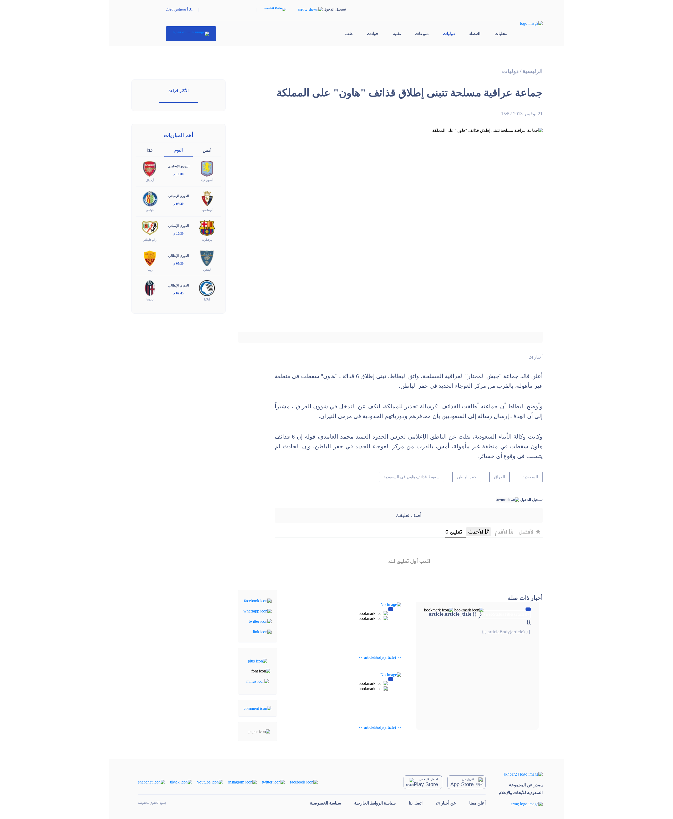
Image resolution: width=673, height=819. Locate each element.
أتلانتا (207, 299)
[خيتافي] (150, 198)
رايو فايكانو (150, 239)
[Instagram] (242, 782)
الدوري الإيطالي (178, 256)
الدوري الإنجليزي (178, 166)
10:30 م (178, 233)
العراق (499, 477)
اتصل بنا (415, 803)
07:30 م (178, 263)
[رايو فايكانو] (150, 228)
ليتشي (207, 269)
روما (149, 269)
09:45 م (178, 293)
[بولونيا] (150, 287)
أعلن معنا (477, 803)
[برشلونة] (207, 228)
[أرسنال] (150, 168)
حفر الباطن (467, 477)
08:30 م (178, 204)
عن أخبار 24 (446, 803)
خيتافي (150, 210)
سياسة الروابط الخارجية (375, 803)
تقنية (397, 33)
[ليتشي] (207, 257)
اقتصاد (474, 33)
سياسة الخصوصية (325, 803)
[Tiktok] (181, 782)
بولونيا (150, 299)
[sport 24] (191, 34)
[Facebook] (258, 600)
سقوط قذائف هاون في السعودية (412, 477)
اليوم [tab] (178, 150)
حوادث (373, 33)
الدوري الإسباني (178, 196)
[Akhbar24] (521, 774)
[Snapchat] (151, 782)
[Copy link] (262, 631)
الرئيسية (532, 71)
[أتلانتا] (207, 287)
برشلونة (207, 239)
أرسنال (150, 180)
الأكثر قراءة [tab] (178, 90)
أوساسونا (207, 210)
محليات (500, 33)
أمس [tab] (207, 150)
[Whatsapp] (257, 611)
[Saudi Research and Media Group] (521, 803)
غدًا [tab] (149, 150)
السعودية (530, 477)
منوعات (422, 33)
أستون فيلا (207, 180)
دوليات (449, 33)
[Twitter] (260, 621)
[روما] (150, 257)
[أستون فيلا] (207, 168)
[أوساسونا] (207, 198)
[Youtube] (210, 782)
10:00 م (178, 174)
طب (349, 33)
